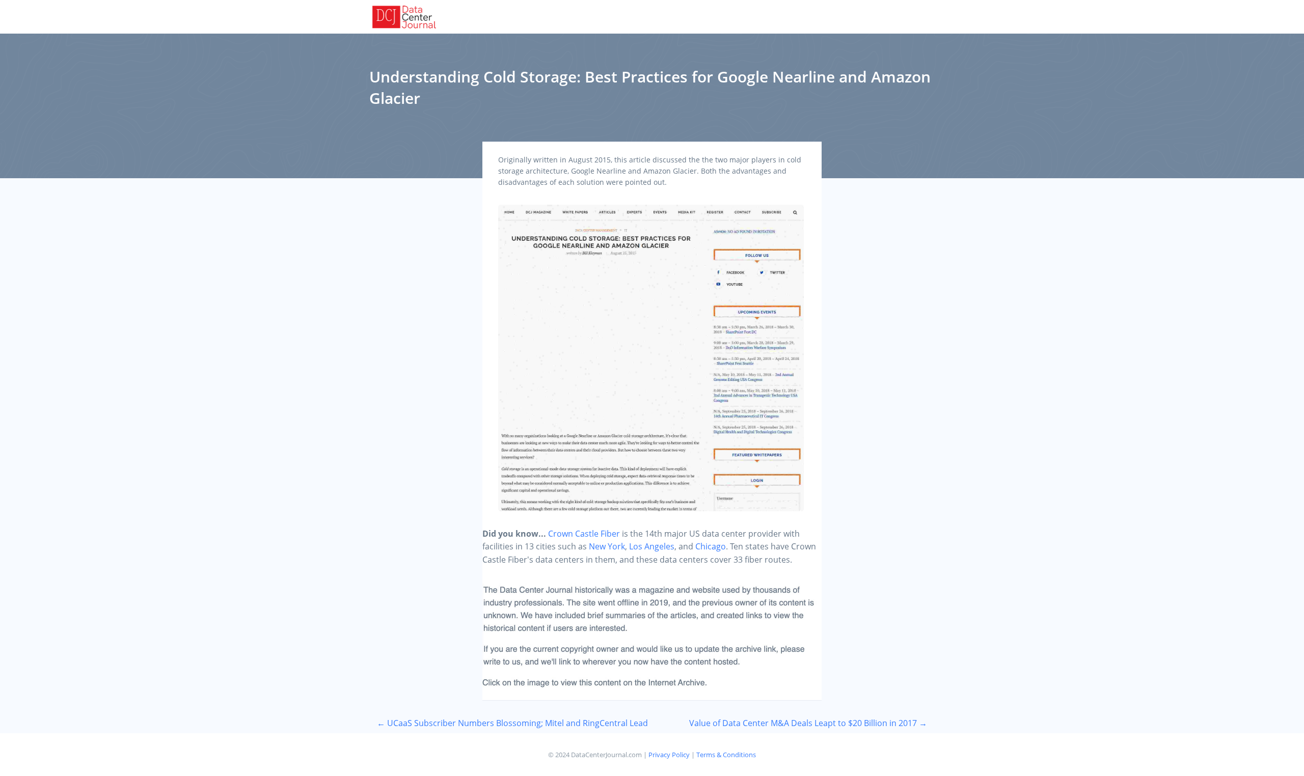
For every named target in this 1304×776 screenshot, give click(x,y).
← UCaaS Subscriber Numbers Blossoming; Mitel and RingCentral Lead (512, 723)
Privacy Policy (669, 754)
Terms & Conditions (726, 754)
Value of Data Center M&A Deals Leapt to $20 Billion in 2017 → (808, 723)
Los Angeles (651, 546)
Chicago (710, 546)
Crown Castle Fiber (584, 533)
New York (607, 546)
